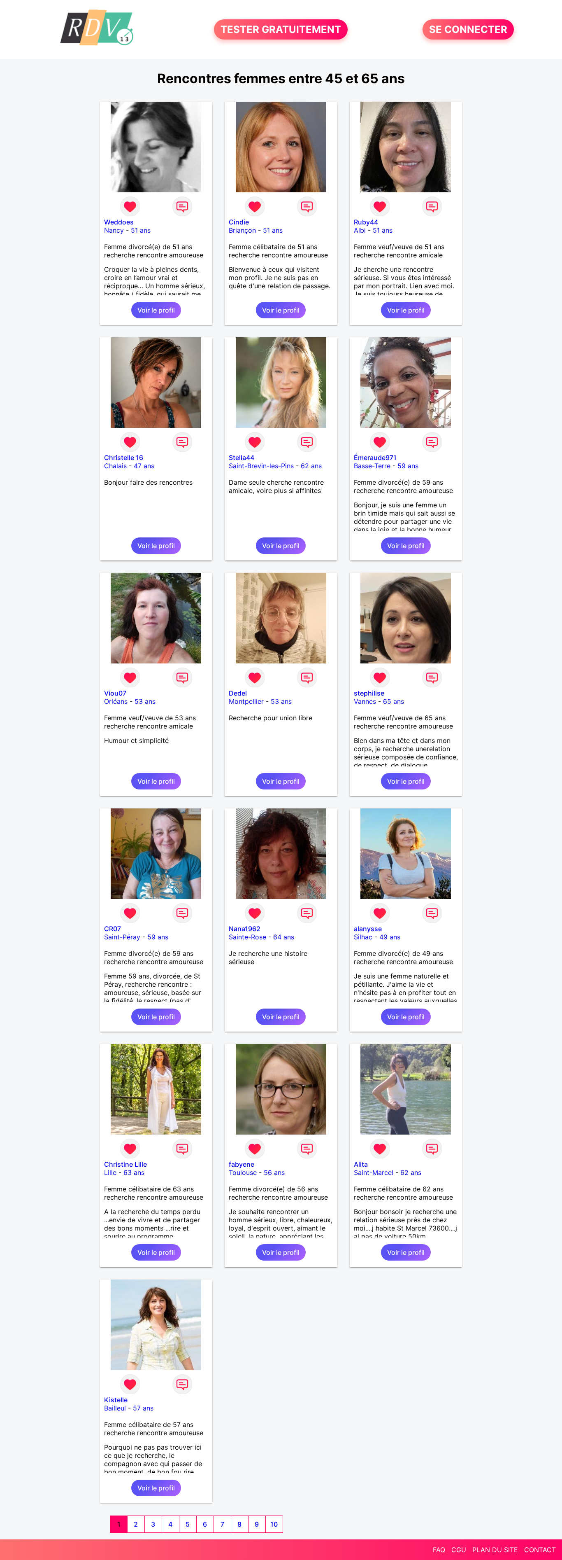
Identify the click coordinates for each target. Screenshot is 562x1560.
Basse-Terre (372, 466)
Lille (110, 1172)
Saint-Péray (122, 937)
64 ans (283, 937)
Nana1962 (244, 929)
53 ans (145, 701)
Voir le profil (156, 310)
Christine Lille (125, 1164)
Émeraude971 (375, 457)
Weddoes (119, 222)
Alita (361, 1164)
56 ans (274, 1172)
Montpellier (246, 701)
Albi (360, 230)
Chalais (115, 466)
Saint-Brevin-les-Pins (261, 466)
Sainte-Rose (247, 937)
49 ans (389, 937)
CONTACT (540, 1550)
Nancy (114, 230)
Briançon (242, 230)
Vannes (365, 701)
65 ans (393, 701)
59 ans (407, 466)
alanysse (368, 929)
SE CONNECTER (468, 29)
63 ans (133, 1172)
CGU (458, 1550)
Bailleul (115, 1408)
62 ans (311, 466)
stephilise (369, 693)
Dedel (238, 693)
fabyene (241, 1164)
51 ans (141, 230)
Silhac (363, 937)
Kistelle (116, 1400)
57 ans (143, 1408)
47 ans (144, 466)
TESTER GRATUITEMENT (281, 29)
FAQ (439, 1550)
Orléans (116, 701)
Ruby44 (366, 222)
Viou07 (115, 693)
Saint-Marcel (373, 1172)
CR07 (112, 929)
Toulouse (243, 1172)
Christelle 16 (123, 457)
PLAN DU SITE (495, 1550)
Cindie (239, 222)
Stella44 (241, 457)
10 (274, 1524)
